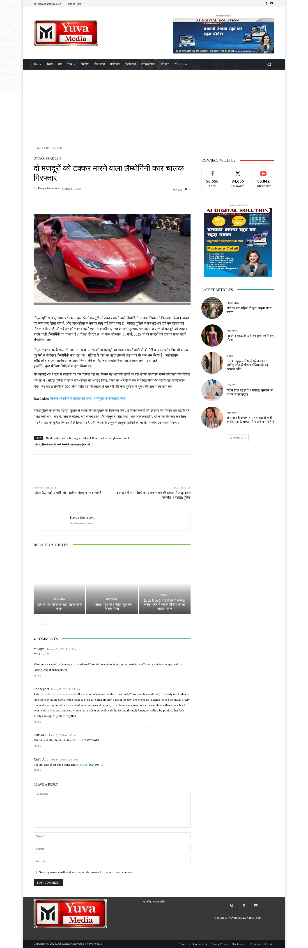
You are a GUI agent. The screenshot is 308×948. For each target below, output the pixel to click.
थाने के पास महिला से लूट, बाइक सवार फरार (59, 606)
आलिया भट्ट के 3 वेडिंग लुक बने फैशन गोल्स (112, 606)
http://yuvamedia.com (81, 523)
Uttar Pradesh (53, 148)
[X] (243, 905)
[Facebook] (266, 3)
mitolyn (39, 649)
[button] (269, 64)
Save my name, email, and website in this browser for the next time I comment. (86, 872)
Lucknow (59, 599)
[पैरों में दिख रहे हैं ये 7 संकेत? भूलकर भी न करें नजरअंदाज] (212, 390)
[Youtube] (271, 3)
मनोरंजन (164, 595)
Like (212, 171)
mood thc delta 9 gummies (56, 694)
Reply (37, 675)
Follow (238, 171)
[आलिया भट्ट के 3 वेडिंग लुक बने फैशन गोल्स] (112, 583)
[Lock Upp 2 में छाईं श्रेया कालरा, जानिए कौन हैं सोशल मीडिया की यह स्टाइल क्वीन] (165, 583)
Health (232, 385)
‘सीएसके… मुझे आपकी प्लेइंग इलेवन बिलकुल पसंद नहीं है (67, 493)
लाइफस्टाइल (111, 599)
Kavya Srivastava (48, 188)
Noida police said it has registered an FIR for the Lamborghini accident (87, 438)
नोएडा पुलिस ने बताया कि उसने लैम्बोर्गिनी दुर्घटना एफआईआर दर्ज (62, 444)
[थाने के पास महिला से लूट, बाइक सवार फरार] (59, 583)
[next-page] (43, 621)
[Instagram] (232, 905)
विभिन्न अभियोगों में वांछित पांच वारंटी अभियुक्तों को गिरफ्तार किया (87, 398)
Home (37, 148)
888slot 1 (40, 735)
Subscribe (263, 171)
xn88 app (41, 759)
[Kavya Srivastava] (51, 520)
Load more (236, 437)
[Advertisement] (154, 106)
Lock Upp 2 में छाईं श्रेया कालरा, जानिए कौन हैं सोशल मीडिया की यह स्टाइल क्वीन (165, 604)
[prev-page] (36, 621)
